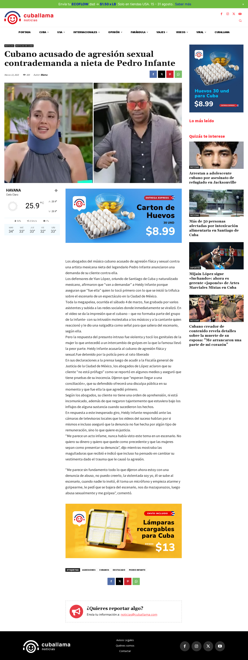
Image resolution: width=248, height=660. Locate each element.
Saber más (183, 4)
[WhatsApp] (178, 74)
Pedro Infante (137, 569)
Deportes (195, 268)
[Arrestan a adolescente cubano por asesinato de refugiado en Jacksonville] (216, 155)
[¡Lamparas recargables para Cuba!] (124, 557)
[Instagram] (227, 14)
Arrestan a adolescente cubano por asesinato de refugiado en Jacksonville (212, 178)
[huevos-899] (124, 241)
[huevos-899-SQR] (216, 111)
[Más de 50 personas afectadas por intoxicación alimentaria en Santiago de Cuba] (216, 203)
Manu (44, 74)
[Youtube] (240, 14)
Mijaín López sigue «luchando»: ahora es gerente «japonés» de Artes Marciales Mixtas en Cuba (214, 281)
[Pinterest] (170, 74)
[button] (240, 20)
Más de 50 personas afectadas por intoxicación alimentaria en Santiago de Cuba (214, 228)
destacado (119, 569)
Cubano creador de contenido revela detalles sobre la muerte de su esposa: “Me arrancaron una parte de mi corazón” (215, 335)
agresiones (88, 569)
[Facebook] (221, 14)
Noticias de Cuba (24, 46)
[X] (234, 14)
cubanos (104, 569)
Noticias (9, 46)
